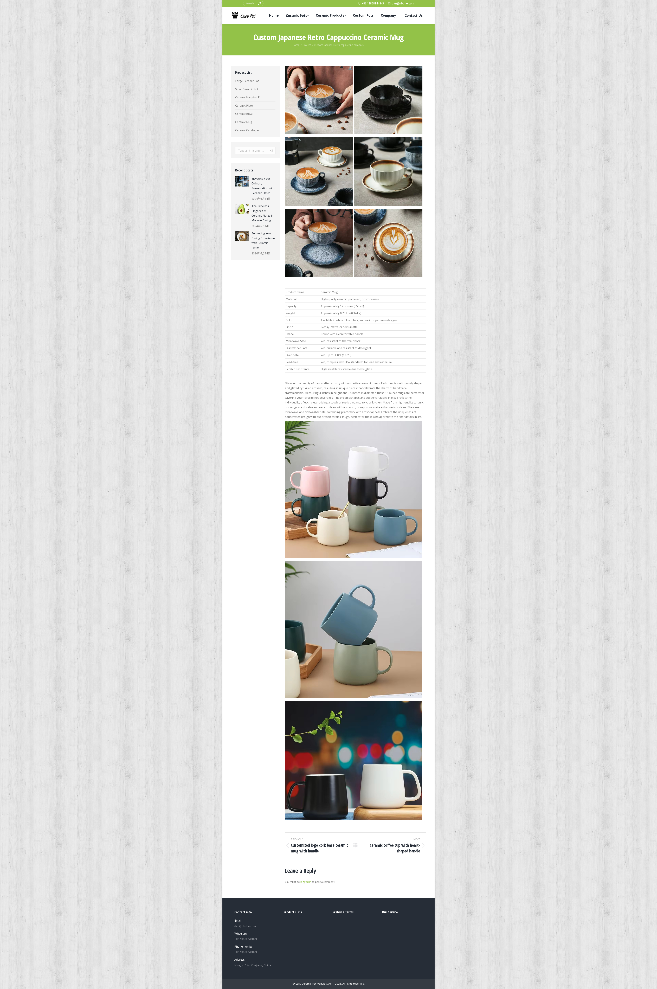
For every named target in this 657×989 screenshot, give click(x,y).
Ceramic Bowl (244, 114)
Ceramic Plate (244, 105)
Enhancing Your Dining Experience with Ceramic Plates (263, 241)
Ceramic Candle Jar (247, 130)
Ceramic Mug (243, 122)
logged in (305, 881)
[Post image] (242, 181)
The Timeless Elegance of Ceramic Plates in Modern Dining (262, 213)
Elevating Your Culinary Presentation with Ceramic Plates (263, 186)
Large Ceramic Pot (247, 81)
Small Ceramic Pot (246, 89)
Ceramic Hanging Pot (248, 97)
